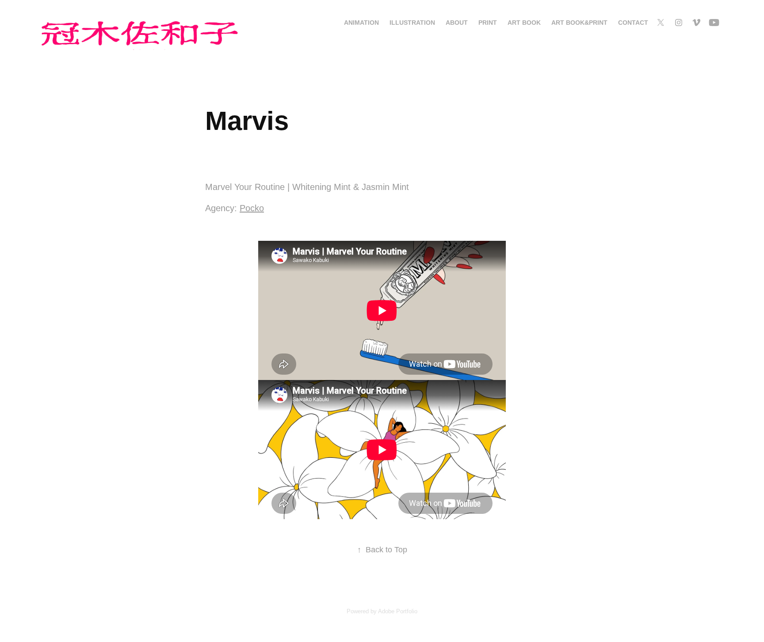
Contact (633, 22)
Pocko (252, 208)
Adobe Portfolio (397, 611)
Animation (361, 22)
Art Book (524, 22)
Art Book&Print (579, 22)
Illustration (412, 22)
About (457, 22)
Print (487, 22)
